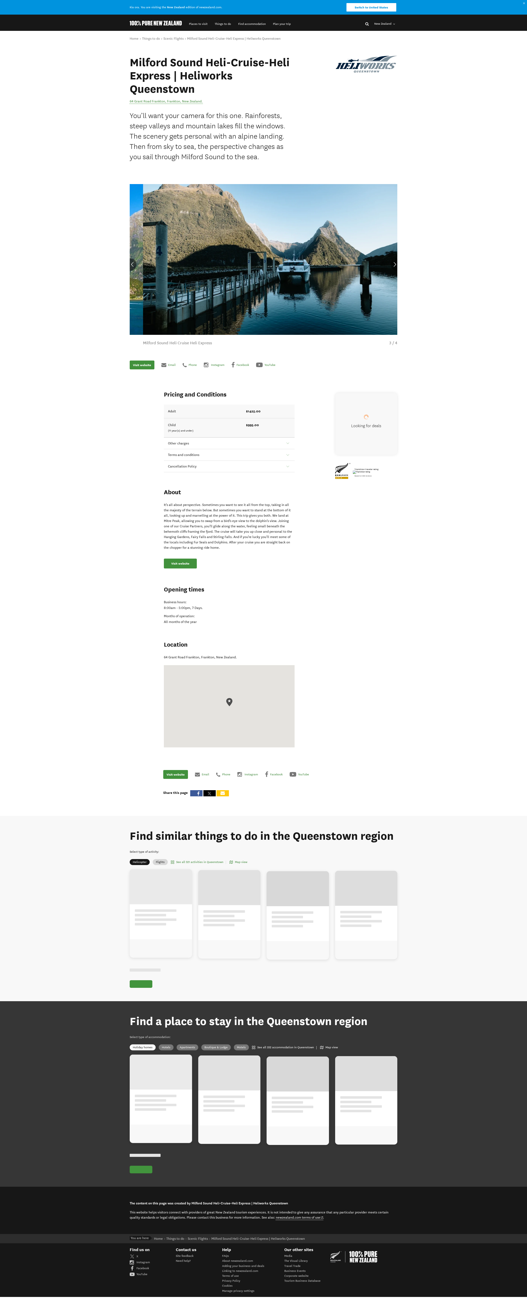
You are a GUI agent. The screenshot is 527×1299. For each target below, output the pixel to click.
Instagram (143, 1262)
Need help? (183, 1261)
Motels (241, 1047)
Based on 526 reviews (363, 476)
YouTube (141, 1274)
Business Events (295, 1271)
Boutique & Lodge (216, 1047)
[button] (198, 24)
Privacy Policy (231, 1281)
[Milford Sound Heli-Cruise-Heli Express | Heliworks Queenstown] (366, 64)
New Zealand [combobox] (383, 24)
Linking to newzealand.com (240, 1271)
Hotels (166, 1047)
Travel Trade (292, 1266)
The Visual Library (296, 1261)
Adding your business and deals (243, 1266)
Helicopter (140, 862)
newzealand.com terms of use (299, 1217)
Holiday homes (143, 1047)
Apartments (187, 1047)
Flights (160, 862)
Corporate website (296, 1276)
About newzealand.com (237, 1261)
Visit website (142, 365)
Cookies (227, 1285)
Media (288, 1256)
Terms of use (230, 1276)
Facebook (142, 1268)
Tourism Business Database (302, 1281)
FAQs (225, 1256)
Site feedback (185, 1256)
